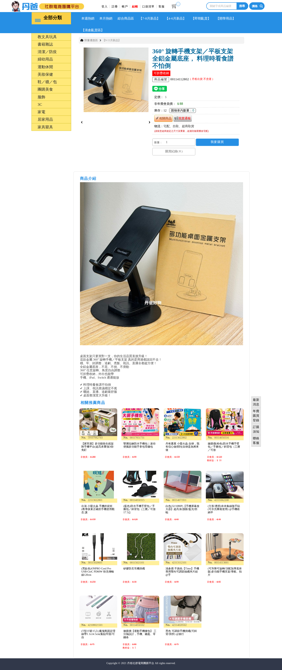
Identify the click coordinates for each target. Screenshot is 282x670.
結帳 (135, 6)
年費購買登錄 (256, 415)
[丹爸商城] (59, 5)
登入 (104, 6)
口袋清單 (148, 6)
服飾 (23, 377)
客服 (161, 6)
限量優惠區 (91, 40)
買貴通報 (184, 118)
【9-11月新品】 (111, 40)
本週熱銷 (87, 18)
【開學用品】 (226, 18)
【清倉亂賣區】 (92, 30)
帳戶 (125, 6)
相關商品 (165, 118)
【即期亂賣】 (201, 18)
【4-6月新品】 (175, 18)
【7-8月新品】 (149, 18)
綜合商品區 (126, 18)
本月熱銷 (105, 18)
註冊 (115, 6)
